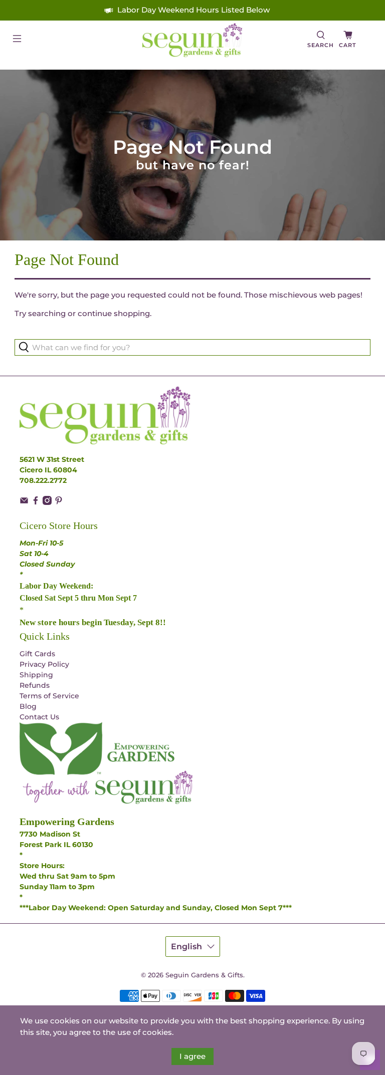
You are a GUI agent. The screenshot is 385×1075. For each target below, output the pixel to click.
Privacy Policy (44, 664)
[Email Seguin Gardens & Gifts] (24, 502)
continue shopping (114, 313)
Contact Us (39, 716)
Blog (28, 706)
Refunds (35, 685)
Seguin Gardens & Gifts (204, 975)
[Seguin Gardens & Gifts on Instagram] (47, 502)
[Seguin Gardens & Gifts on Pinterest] (58, 502)
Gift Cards (37, 653)
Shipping (36, 674)
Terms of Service (49, 695)
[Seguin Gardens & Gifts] (192, 40)
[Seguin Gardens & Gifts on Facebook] (35, 502)
